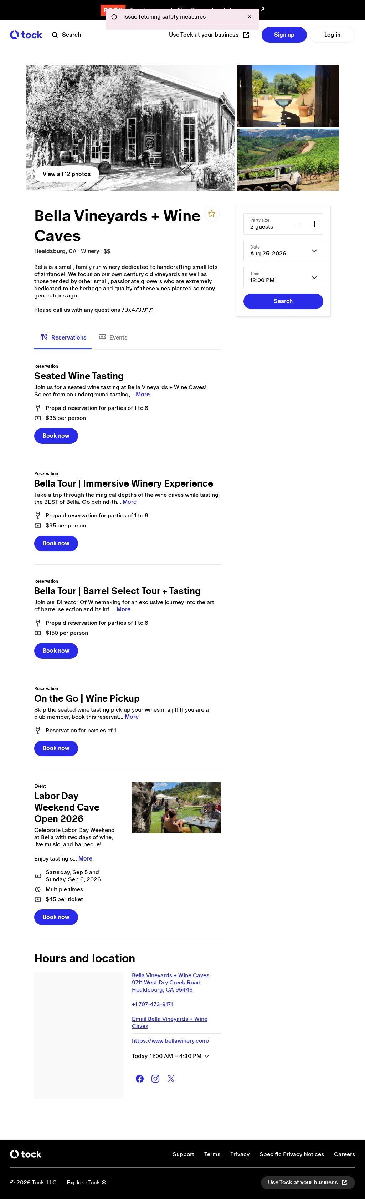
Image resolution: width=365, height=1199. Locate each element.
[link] (130, 128)
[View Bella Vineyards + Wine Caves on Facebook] (140, 1079)
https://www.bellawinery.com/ (171, 1040)
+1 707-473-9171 (152, 1004)
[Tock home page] (26, 34)
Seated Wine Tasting (79, 376)
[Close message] (250, 17)
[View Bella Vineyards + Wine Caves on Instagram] (155, 1079)
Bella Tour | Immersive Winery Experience (123, 483)
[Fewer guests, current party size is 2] (297, 223)
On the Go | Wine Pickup (87, 698)
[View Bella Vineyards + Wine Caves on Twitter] (171, 1079)
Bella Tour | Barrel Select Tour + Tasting (117, 591)
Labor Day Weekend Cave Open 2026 (66, 807)
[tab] (63, 337)
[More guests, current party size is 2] (314, 223)
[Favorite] (212, 213)
